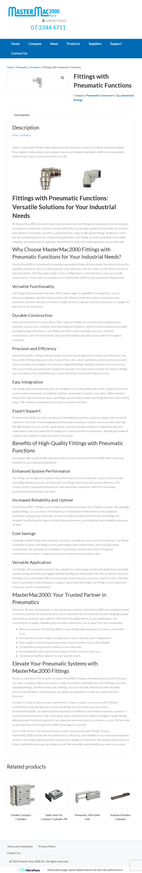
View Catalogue (21, 135)
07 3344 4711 (48, 27)
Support (116, 44)
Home (15, 44)
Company (35, 44)
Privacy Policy (46, 846)
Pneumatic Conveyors (28, 67)
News (54, 44)
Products (73, 44)
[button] (62, 78)
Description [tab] (21, 114)
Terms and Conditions (20, 846)
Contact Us (19, 53)
